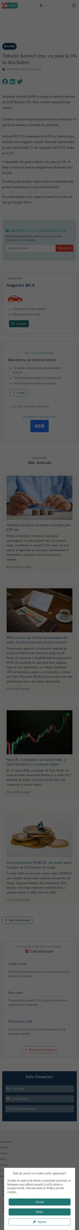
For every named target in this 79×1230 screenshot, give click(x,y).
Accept (39, 1201)
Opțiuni (41, 1221)
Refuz (39, 1211)
